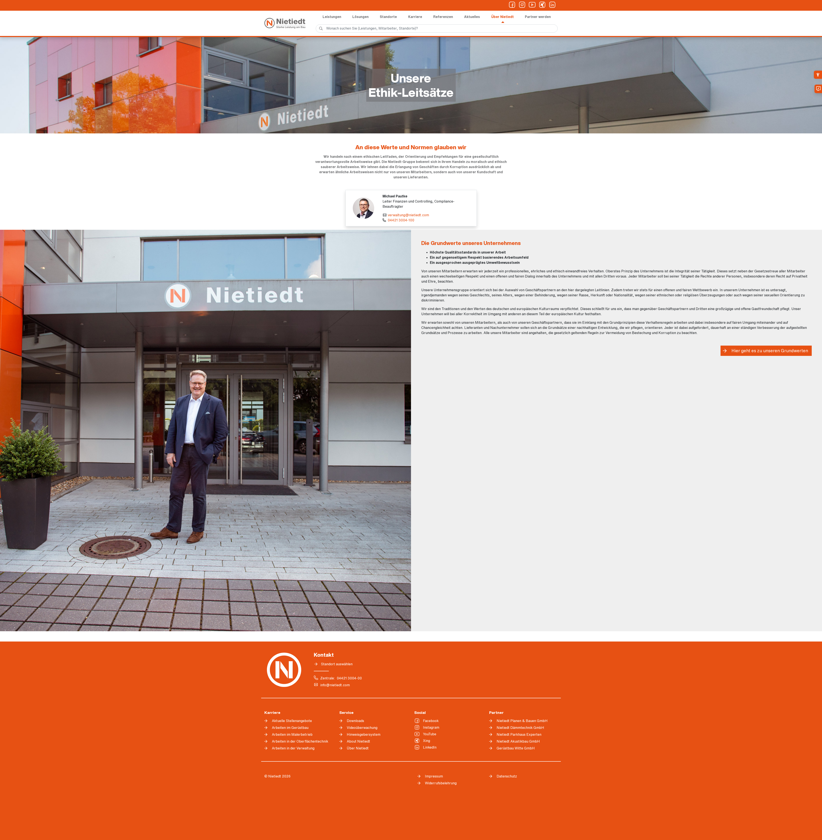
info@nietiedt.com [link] (335, 685)
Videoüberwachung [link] (362, 727)
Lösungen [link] (360, 16)
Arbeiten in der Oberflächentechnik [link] (300, 741)
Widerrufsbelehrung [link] (441, 783)
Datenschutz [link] (507, 776)
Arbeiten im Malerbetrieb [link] (292, 734)
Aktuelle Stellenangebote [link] (292, 720)
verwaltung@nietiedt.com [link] (408, 215)
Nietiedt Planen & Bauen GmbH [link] (522, 720)
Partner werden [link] (538, 16)
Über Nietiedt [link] (502, 16)
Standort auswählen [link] (337, 664)
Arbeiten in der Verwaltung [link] (293, 748)
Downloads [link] (355, 720)
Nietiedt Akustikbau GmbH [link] (518, 741)
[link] (818, 75)
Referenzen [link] (443, 16)
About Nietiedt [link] (358, 741)
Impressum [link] (434, 776)
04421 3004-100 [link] (401, 220)
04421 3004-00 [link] (349, 678)
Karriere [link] (415, 16)
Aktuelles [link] (472, 16)
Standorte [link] (388, 16)
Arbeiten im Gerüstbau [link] (290, 727)
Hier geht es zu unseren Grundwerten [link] (769, 350)
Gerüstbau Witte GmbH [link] (516, 748)
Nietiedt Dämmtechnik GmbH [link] (520, 727)
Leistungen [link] (332, 16)
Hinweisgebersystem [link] (363, 734)
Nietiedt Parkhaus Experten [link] (519, 734)
